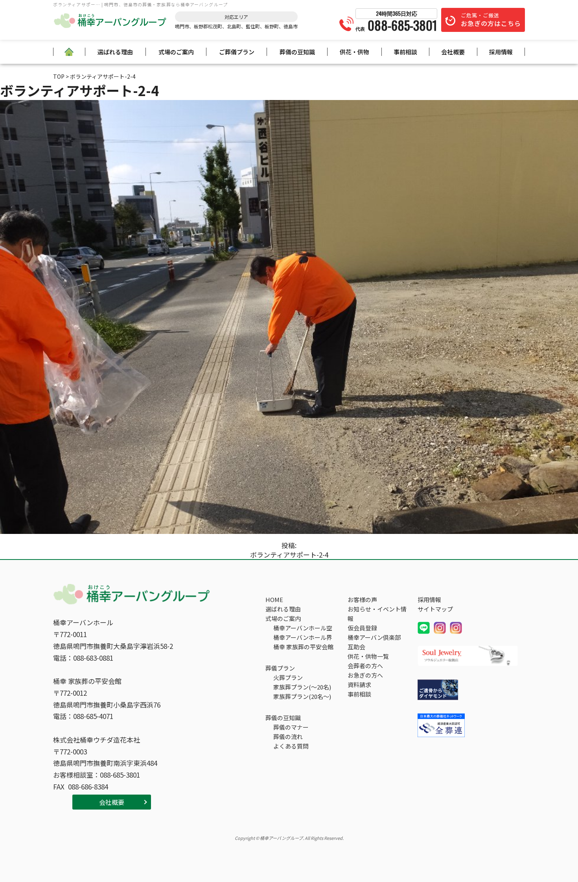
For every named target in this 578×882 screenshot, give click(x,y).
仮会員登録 (362, 628)
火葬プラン (288, 677)
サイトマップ (435, 609)
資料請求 (359, 684)
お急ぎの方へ (365, 675)
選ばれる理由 (115, 52)
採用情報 (501, 52)
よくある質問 (291, 746)
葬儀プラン (280, 668)
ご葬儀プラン (236, 52)
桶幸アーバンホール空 (302, 628)
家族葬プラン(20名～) (302, 696)
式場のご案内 (176, 52)
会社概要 (453, 52)
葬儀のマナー (291, 727)
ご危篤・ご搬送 (491, 19)
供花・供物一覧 (368, 656)
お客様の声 (362, 599)
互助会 (356, 647)
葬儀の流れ (288, 736)
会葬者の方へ (365, 666)
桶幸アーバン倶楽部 (374, 637)
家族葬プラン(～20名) (302, 687)
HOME (274, 599)
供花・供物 (354, 52)
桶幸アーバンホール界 (302, 637)
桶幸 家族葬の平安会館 (303, 647)
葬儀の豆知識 (297, 52)
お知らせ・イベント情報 (377, 614)
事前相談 (405, 52)
